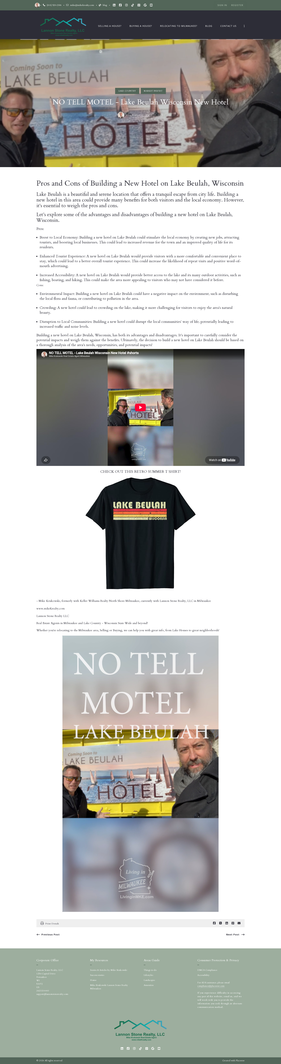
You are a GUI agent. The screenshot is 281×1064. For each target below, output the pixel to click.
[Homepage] (63, 26)
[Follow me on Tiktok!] (132, 5)
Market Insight (153, 91)
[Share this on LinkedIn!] (226, 923)
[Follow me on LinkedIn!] (114, 5)
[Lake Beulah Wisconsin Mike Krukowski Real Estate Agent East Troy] (140, 774)
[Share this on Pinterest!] (232, 923)
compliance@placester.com (211, 986)
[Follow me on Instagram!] (126, 5)
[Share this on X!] (220, 923)
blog (105, 5)
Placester (240, 1060)
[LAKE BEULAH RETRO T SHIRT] (140, 533)
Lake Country (127, 91)
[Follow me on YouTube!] (151, 5)
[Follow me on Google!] (145, 5)
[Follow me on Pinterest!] (138, 5)
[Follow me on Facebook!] (120, 5)
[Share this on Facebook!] (214, 923)
